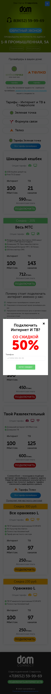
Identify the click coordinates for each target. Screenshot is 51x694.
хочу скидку (26, 367)
